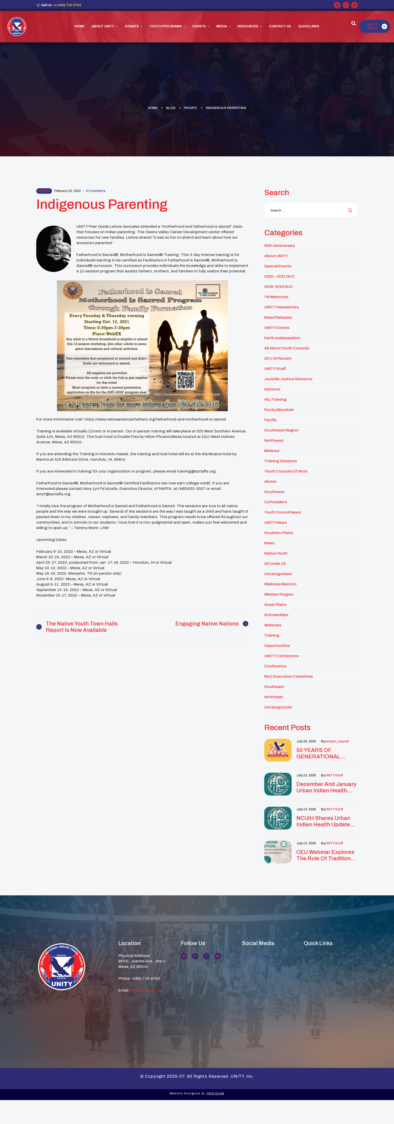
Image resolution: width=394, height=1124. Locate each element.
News (269, 543)
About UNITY (276, 256)
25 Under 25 (275, 563)
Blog (171, 108)
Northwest (274, 440)
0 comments (95, 191)
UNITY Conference (281, 656)
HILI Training (275, 399)
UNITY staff (334, 775)
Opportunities (277, 645)
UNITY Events (276, 328)
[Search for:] (311, 210)
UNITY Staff (275, 369)
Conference (275, 666)
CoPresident (275, 502)
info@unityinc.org (146, 990)
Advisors (272, 389)
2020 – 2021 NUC (279, 276)
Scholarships (276, 615)
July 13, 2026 (306, 775)
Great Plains (275, 604)
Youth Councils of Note (285, 471)
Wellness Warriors (280, 584)
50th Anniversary (279, 245)
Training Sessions (280, 461)
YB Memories (276, 297)
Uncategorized (278, 707)
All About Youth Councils (286, 348)
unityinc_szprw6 (337, 741)
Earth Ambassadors (282, 338)
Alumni (270, 481)
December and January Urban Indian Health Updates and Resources (326, 787)
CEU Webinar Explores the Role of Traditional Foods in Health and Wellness (325, 855)
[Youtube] (354, 5)
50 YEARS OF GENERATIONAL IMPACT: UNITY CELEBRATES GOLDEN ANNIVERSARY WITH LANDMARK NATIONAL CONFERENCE (326, 753)
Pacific (190, 108)
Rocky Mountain (279, 410)
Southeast (274, 687)
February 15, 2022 (67, 191)
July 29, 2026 (306, 741)
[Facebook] (337, 5)
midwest (272, 451)
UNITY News (275, 522)
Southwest (274, 492)
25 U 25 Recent (278, 358)
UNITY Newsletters (281, 307)
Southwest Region (281, 430)
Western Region (278, 594)
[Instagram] (346, 5)
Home (153, 108)
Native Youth (276, 553)
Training (271, 635)
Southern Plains (278, 533)
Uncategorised (278, 574)
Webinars (272, 625)
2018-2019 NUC (278, 286)
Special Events (277, 266)
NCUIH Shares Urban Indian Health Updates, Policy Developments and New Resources (325, 821)
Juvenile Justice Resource (288, 379)
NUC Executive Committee (288, 676)
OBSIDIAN (215, 1093)
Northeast (273, 697)
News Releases (278, 317)
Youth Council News (282, 512)
